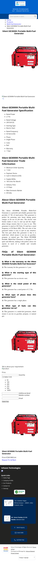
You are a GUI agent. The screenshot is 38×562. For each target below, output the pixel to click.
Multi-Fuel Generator (14, 24)
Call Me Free (20, 540)
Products (10, 22)
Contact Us (6, 486)
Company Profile (8, 480)
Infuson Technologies (20, 10)
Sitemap (5, 488)
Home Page (6, 478)
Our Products (7, 483)
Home (9, 20)
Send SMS (20, 533)
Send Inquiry (20, 527)
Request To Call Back (9, 460)
